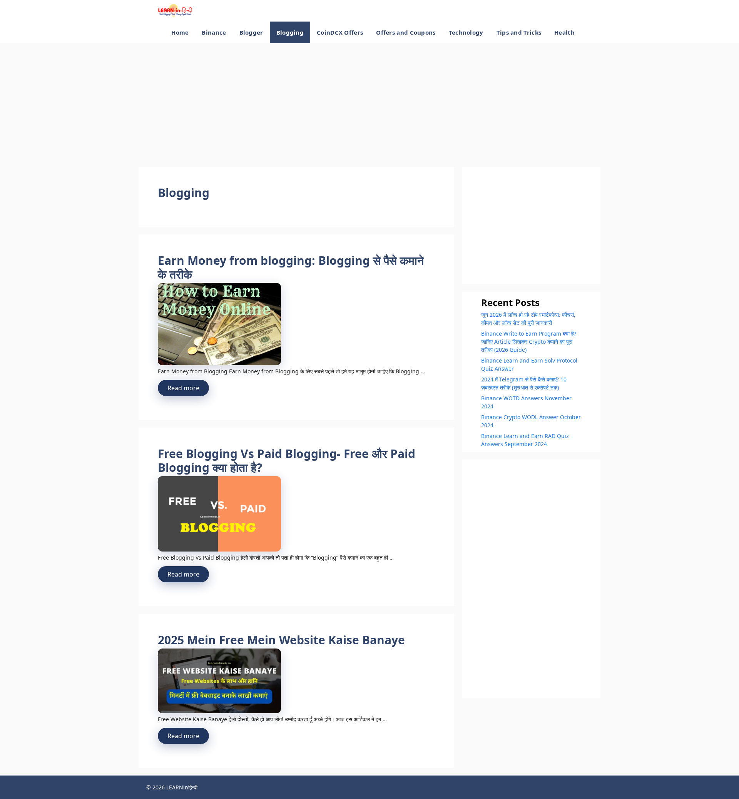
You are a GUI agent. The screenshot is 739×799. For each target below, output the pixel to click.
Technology (466, 32)
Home (180, 32)
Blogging (290, 32)
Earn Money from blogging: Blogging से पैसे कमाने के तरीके (291, 267)
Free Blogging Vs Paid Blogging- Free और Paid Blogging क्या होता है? (286, 460)
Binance (214, 32)
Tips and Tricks (519, 32)
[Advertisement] (369, 105)
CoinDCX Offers (340, 32)
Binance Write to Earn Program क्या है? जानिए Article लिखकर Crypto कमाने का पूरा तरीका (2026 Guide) (528, 341)
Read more (183, 388)
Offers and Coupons (405, 32)
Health (564, 32)
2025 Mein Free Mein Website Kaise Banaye (281, 640)
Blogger (251, 32)
